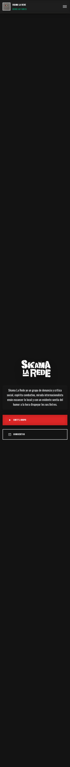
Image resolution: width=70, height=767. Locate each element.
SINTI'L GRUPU (19, 420)
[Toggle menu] (64, 6)
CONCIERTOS (19, 434)
